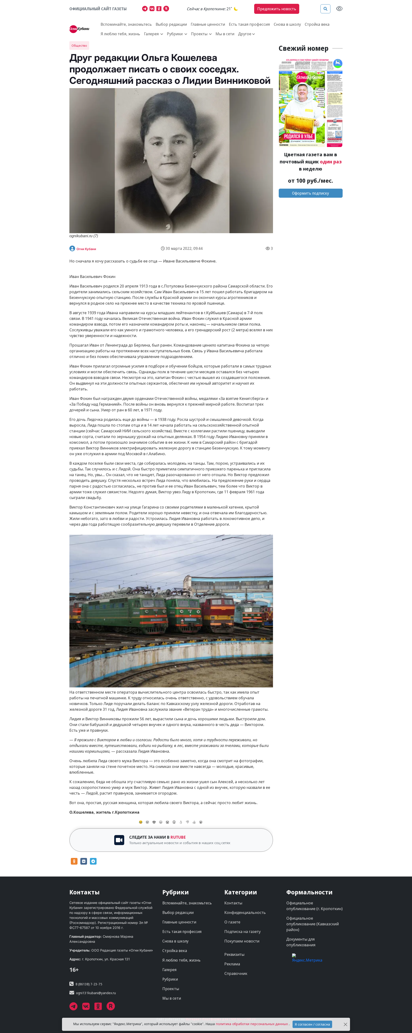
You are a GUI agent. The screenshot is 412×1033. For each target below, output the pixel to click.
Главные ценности (208, 24)
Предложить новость (276, 8)
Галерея (169, 969)
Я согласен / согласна (312, 1024)
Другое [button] (244, 33)
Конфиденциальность (245, 912)
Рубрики (170, 979)
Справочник (235, 973)
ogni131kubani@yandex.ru (96, 993)
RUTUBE (178, 837)
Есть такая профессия (249, 24)
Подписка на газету (242, 931)
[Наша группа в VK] (152, 9)
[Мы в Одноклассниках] (159, 9)
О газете (232, 922)
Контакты (233, 903)
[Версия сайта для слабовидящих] (339, 9)
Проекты (170, 988)
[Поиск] (325, 8)
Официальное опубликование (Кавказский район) (312, 924)
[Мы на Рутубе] (167, 9)
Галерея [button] (152, 33)
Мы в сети (225, 33)
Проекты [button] (199, 33)
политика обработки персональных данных (252, 1024)
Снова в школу (287, 24)
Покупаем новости (241, 941)
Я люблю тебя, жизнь (120, 33)
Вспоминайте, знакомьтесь (126, 24)
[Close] (345, 1024)
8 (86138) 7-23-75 (89, 984)
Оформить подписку (310, 193)
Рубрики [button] (175, 33)
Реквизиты (234, 954)
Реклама (232, 964)
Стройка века (317, 24)
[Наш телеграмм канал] (145, 9)
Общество (79, 45)
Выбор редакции (171, 24)
